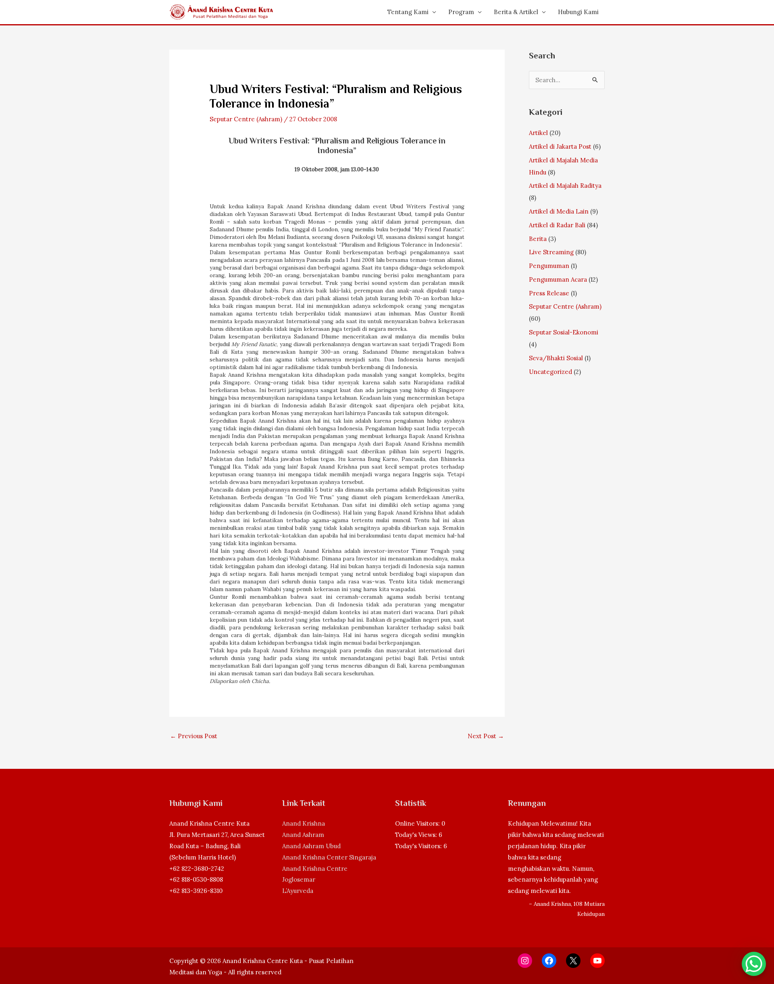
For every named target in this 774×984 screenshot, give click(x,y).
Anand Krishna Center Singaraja (329, 857)
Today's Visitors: (419, 846)
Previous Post (193, 736)
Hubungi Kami (578, 12)
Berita (538, 239)
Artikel (538, 133)
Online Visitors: (418, 823)
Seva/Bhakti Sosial (556, 358)
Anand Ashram (303, 835)
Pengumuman (549, 266)
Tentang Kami (408, 12)
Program (461, 12)
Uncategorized (550, 372)
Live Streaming (551, 252)
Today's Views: (417, 835)
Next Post (486, 736)
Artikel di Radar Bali (557, 225)
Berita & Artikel (516, 12)
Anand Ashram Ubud (311, 846)
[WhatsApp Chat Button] (754, 964)
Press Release (549, 293)
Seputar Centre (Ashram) (246, 119)
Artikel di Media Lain (559, 211)
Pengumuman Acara (558, 279)
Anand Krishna (303, 823)
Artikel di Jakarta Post (560, 146)
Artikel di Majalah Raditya (565, 185)
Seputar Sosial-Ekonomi (563, 332)
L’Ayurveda (297, 891)
